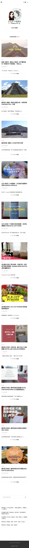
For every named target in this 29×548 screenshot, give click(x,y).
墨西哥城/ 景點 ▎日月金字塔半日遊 (12, 143)
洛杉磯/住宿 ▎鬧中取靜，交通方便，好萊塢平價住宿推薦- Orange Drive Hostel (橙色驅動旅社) (14, 266)
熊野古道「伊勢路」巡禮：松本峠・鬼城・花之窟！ (13, 521)
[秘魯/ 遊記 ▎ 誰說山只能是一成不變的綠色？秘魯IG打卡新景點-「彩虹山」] (14, 48)
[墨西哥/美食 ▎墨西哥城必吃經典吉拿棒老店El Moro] (14, 414)
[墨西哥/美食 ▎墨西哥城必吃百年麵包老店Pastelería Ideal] (14, 455)
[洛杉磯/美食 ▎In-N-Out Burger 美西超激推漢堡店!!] (14, 293)
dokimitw (18, 542)
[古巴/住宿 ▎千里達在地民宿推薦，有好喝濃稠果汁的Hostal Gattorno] (14, 210)
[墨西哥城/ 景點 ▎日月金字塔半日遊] (14, 129)
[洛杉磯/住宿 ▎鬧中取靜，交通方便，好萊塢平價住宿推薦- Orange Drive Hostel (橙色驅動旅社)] (14, 250)
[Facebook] (23, 2)
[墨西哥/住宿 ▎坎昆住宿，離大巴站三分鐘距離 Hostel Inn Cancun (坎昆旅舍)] (14, 333)
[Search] (27, 2)
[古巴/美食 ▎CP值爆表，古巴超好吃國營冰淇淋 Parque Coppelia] (14, 170)
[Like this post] (11, 73)
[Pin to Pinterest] (16, 73)
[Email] (25, 2)
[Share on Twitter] (14, 73)
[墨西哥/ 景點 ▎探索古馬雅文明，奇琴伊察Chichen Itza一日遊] (14, 89)
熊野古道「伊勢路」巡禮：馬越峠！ (9, 525)
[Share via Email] (17, 73)
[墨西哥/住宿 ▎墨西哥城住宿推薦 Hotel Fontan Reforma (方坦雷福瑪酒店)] (14, 374)
